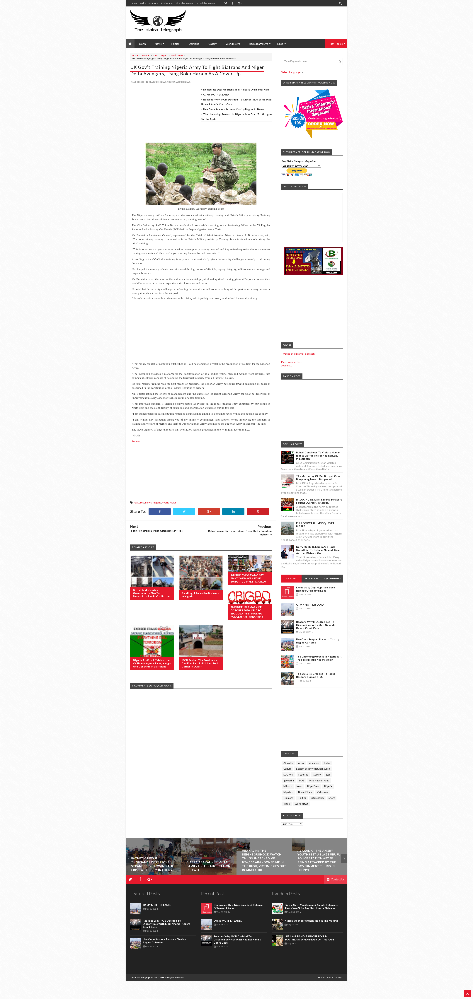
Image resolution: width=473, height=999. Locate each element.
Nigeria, (171, 82)
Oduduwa (322, 792)
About (134, 3)
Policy (143, 3)
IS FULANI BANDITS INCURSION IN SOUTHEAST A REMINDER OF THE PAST (309, 938)
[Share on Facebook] (160, 511)
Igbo (328, 774)
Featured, (154, 82)
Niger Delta (313, 786)
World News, (183, 82)
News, (163, 82)
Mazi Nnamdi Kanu (319, 780)
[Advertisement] (275, 18)
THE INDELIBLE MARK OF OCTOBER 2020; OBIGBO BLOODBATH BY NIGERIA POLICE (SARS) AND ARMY (246, 612)
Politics (175, 43)
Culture (287, 768)
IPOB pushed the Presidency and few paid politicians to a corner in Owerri (200, 663)
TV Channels (167, 3)
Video (286, 803)
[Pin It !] (258, 511)
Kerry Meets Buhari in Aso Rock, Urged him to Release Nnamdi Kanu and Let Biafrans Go (318, 550)
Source (136, 441)
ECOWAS (288, 774)
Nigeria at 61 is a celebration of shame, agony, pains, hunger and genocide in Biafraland (152, 663)
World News (233, 43)
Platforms (153, 3)
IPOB (301, 780)
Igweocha (288, 780)
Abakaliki (288, 762)
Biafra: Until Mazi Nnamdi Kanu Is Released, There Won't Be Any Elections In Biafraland (311, 906)
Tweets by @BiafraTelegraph (298, 353)
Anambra (314, 762)
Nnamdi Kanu (305, 792)
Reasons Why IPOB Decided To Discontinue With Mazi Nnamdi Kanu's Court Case (315, 625)
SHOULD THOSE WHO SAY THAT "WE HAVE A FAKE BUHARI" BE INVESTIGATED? (248, 578)
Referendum (317, 797)
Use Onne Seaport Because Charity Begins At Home (233, 109)
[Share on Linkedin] (233, 511)
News (156, 55)
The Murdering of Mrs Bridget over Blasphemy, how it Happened (318, 477)
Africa (301, 762)
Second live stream (205, 3)
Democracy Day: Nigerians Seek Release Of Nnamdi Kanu (236, 89)
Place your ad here (291, 361)
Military (287, 786)
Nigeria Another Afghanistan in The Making (311, 920)
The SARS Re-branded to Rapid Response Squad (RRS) (315, 675)
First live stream (184, 3)
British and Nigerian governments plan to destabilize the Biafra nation (151, 593)
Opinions (194, 43)
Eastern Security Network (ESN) (313, 768)
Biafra (327, 762)
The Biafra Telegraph (140, 977)
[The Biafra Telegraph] (165, 22)
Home (135, 55)
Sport (332, 797)
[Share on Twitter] (184, 511)
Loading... (286, 365)
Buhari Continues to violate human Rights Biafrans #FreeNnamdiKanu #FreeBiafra (318, 455)
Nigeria (164, 55)
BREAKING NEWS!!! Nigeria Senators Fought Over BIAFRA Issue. (319, 501)
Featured (145, 55)
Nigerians (288, 792)
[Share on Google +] (209, 511)
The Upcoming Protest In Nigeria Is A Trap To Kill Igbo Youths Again (318, 658)
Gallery (212, 43)
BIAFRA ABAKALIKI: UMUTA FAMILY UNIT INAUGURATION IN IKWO (153, 866)
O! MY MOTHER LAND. (216, 94)
